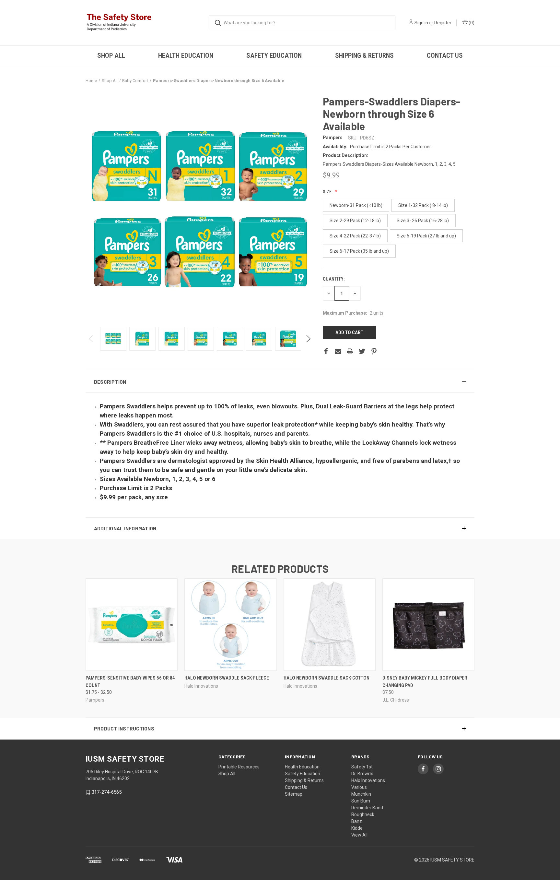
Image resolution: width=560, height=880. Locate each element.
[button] (280, 382)
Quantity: (333, 279)
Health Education (185, 55)
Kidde (357, 828)
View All (359, 835)
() (471, 22)
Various (359, 787)
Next (308, 338)
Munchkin (361, 794)
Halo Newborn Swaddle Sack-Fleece (226, 678)
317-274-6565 (107, 792)
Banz (356, 821)
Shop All (111, 55)
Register (442, 22)
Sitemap (293, 794)
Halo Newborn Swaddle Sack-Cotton (326, 678)
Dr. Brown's (362, 773)
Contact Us (445, 55)
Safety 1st (362, 766)
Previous (91, 338)
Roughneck (362, 814)
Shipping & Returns (364, 55)
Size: (328, 191)
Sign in (421, 22)
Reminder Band (367, 807)
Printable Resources (239, 766)
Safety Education (274, 55)
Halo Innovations (368, 780)
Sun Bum (360, 800)
